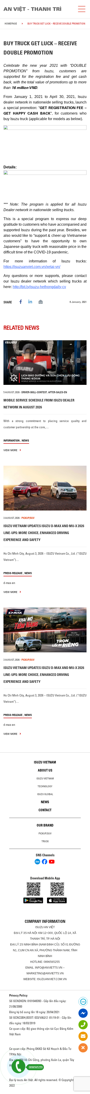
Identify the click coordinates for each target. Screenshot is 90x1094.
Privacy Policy (18, 995)
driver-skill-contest (34, 392)
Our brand (45, 825)
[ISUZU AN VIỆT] (32, 9)
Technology (45, 786)
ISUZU (39, 927)
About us (45, 770)
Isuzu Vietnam (45, 762)
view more (10, 450)
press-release (12, 573)
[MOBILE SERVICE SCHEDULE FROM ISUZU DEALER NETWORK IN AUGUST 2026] (45, 362)
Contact (45, 810)
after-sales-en (57, 392)
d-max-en (9, 583)
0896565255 (52, 961)
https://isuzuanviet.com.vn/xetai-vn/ (31, 267)
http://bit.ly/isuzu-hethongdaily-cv (39, 287)
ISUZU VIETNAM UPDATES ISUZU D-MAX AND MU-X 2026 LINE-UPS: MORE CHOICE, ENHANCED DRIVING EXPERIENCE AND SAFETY (43, 533)
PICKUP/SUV (27, 518)
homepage (11, 23)
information (11, 440)
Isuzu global (45, 794)
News (25, 440)
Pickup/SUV (45, 833)
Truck (45, 841)
